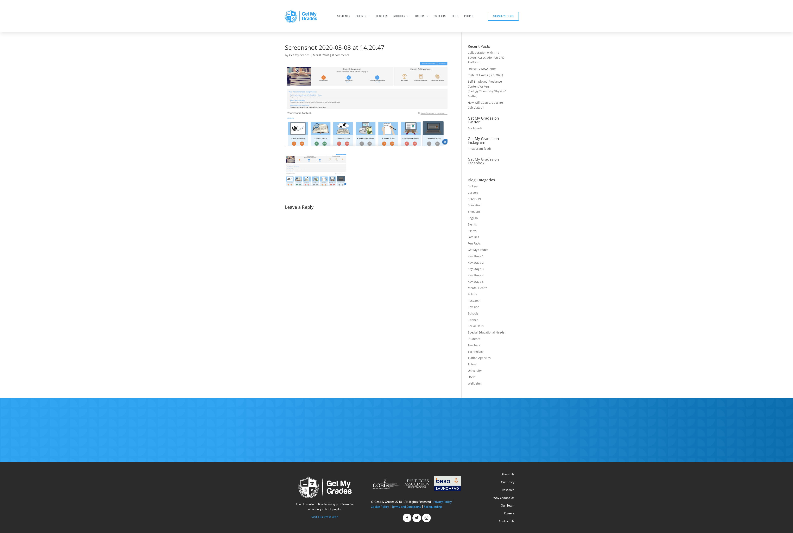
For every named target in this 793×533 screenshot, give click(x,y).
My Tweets (475, 128)
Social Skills (476, 326)
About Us (508, 474)
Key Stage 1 (476, 256)
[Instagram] (426, 518)
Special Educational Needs (486, 332)
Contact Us (506, 521)
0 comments (340, 55)
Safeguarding (433, 507)
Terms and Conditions (406, 507)
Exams (472, 231)
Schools (399, 16)
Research (474, 301)
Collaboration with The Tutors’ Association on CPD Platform (486, 57)
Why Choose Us (503, 498)
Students (343, 16)
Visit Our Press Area (324, 517)
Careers (473, 193)
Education (475, 205)
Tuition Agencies (479, 358)
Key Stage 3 (476, 269)
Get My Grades (299, 55)
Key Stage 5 (476, 282)
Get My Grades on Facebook (483, 161)
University (475, 371)
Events (472, 224)
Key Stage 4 (476, 275)
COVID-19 (474, 199)
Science (473, 320)
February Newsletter (482, 69)
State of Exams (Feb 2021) (485, 75)
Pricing (468, 16)
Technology (475, 352)
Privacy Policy (442, 502)
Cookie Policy (380, 507)
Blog (455, 16)
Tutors (419, 16)
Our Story (507, 482)
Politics (472, 294)
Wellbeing (475, 383)
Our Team (507, 505)
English (473, 218)
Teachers (381, 16)
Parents (361, 16)
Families (473, 237)
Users (472, 377)
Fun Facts (474, 243)
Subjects (440, 16)
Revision (473, 307)
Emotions (474, 212)
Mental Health (477, 288)
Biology (473, 186)
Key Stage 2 (476, 263)
